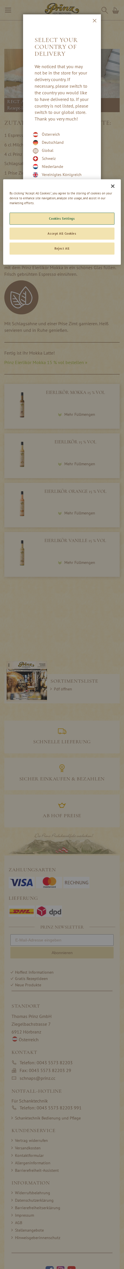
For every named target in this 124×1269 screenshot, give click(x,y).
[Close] (112, 186)
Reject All (62, 248)
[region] (62, 222)
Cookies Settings (62, 219)
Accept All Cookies (62, 233)
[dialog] (62, 634)
